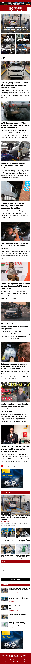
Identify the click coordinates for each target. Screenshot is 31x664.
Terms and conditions (21, 661)
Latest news (7, 584)
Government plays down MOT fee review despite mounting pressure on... (15, 29)
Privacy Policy (13, 661)
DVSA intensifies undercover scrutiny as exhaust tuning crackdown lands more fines (23, 540)
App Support (6, 661)
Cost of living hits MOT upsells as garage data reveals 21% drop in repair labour (15, 286)
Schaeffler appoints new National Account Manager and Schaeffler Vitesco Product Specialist (23, 556)
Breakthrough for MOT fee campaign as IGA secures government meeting (12, 205)
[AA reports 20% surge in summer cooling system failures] (8, 549)
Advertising (24, 659)
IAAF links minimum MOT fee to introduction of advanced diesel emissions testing (15, 125)
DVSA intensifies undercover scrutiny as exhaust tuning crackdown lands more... (8, 39)
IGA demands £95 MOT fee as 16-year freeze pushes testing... (8, 50)
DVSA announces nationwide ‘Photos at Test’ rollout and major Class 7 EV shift (14, 366)
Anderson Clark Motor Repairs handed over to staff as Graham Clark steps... (7, 540)
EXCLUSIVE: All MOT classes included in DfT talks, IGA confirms (13, 165)
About (14, 659)
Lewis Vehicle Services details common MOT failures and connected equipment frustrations (14, 408)
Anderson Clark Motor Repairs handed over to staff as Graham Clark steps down (19, 598)
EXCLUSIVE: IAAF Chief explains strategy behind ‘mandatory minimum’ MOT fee (15, 449)
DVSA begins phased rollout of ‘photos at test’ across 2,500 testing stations (14, 85)
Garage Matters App (7, 659)
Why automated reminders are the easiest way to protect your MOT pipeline (15, 326)
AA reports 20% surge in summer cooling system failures (7, 555)
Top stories (6, 492)
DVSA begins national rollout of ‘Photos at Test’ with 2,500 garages (15, 246)
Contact (18, 659)
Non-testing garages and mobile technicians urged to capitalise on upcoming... (23, 40)
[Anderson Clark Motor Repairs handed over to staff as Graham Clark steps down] (8, 532)
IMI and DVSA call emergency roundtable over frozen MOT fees (23, 50)
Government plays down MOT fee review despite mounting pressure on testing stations (15, 517)
